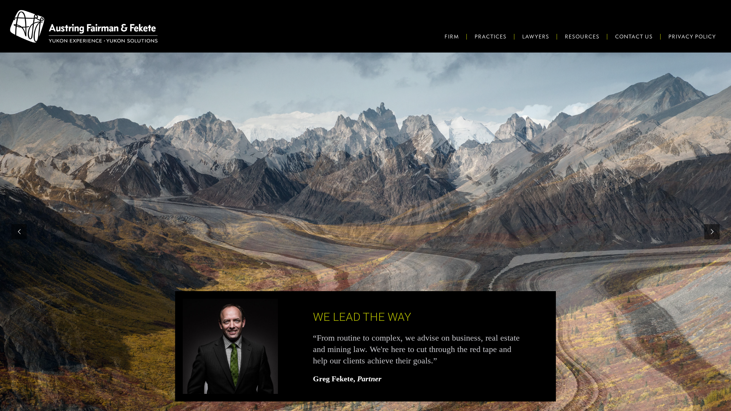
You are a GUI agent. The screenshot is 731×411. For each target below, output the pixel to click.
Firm (451, 36)
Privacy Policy (692, 36)
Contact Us (634, 36)
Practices (490, 36)
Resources (582, 36)
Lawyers (535, 36)
